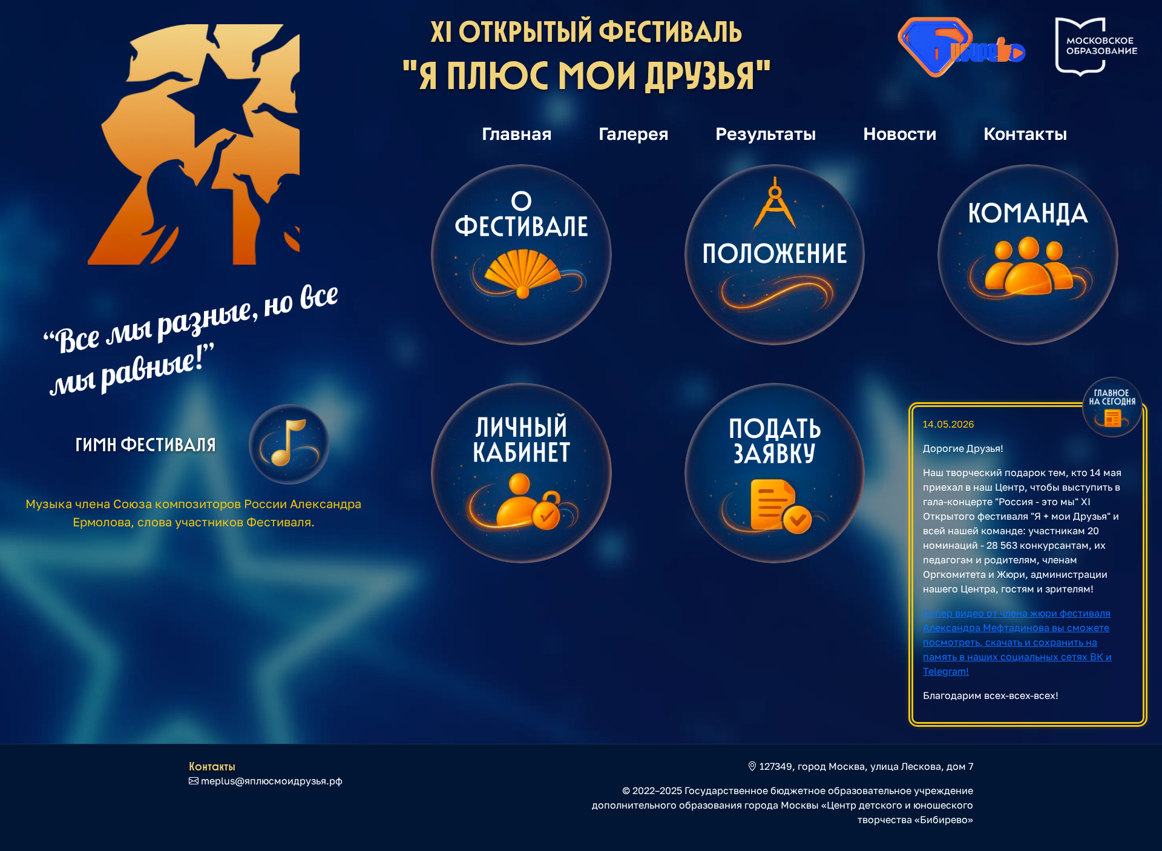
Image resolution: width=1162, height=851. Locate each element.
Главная (517, 133)
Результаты (765, 133)
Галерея (634, 133)
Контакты (1025, 133)
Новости (900, 133)
